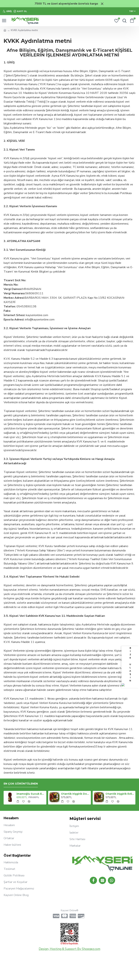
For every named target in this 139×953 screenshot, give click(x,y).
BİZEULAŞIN (130, 664)
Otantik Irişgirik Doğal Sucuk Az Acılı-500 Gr (75, 793)
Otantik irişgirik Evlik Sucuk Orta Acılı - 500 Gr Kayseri (120, 793)
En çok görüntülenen (21, 783)
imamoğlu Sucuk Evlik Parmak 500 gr (30, 793)
